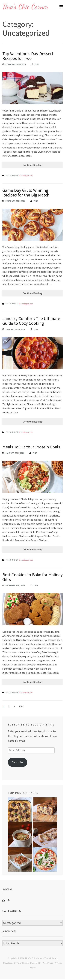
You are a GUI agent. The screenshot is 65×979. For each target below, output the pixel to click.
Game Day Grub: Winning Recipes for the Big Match (25, 192)
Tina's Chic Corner (25, 6)
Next (21, 706)
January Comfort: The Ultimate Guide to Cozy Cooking (31, 321)
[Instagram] (3, 900)
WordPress (48, 962)
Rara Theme (23, 962)
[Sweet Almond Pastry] (45, 834)
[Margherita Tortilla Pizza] (45, 859)
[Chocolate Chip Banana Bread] (45, 809)
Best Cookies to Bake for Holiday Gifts (32, 577)
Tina (37, 64)
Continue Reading (32, 164)
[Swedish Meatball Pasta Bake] (20, 809)
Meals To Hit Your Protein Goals (31, 447)
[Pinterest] (8, 900)
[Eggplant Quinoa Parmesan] (20, 834)
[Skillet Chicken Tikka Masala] (20, 859)
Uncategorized (26, 175)
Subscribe (17, 762)
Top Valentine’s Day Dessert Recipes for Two (27, 56)
